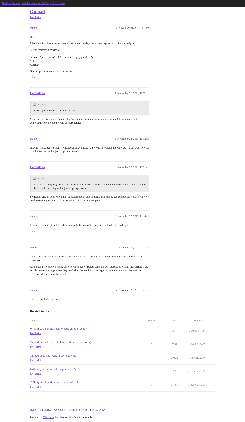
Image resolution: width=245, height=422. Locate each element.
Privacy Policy (98, 409)
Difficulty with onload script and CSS (53, 369)
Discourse (48, 417)
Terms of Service (78, 409)
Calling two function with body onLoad (54, 382)
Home (33, 409)
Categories (45, 409)
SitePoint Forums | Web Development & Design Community (33, 3)
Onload (37, 11)
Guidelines (60, 409)
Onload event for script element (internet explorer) (60, 342)
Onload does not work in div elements (53, 355)
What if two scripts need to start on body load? (58, 328)
